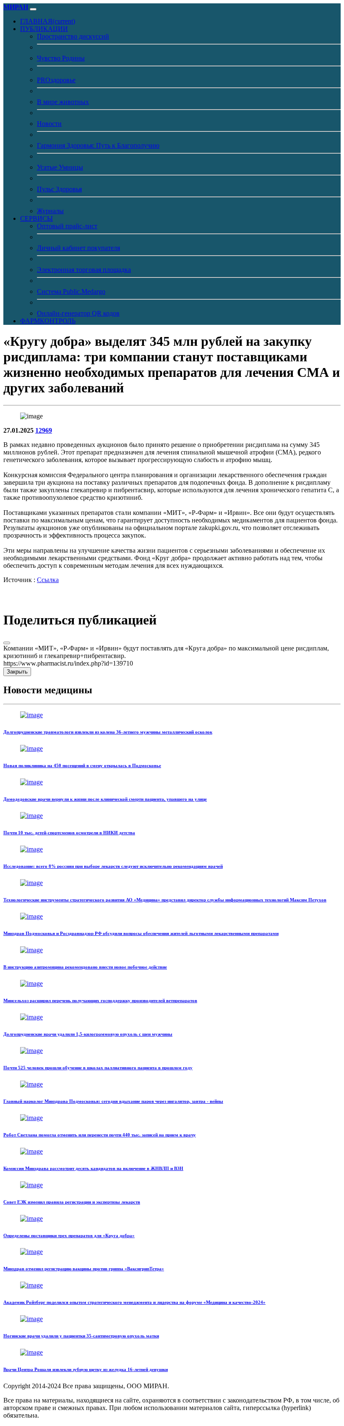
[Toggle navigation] (33, 9)
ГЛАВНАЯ (47, 21)
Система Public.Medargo (71, 291)
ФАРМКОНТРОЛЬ (48, 320)
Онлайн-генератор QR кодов (78, 313)
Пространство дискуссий (73, 36)
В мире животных (63, 101)
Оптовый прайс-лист (67, 226)
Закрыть (17, 672)
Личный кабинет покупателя (78, 247)
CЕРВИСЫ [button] (36, 218)
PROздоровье (56, 80)
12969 (43, 430)
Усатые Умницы (60, 167)
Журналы (50, 210)
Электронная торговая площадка (84, 269)
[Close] (6, 643)
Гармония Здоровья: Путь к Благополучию (98, 145)
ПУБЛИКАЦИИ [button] (44, 28)
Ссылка (48, 579)
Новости (49, 123)
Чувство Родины (61, 58)
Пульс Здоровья (59, 189)
